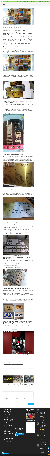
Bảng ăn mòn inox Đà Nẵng (8, 36)
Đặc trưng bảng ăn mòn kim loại (10, 222)
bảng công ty (18, 366)
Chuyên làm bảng (6, 154)
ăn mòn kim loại (9, 366)
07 (31, 297)
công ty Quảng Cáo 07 (25, 288)
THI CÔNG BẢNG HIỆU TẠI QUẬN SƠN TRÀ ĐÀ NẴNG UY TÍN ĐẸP (28, 384)
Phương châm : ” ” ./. (8, 443)
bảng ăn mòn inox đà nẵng (14, 366)
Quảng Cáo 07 (6, 30)
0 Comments (23, 30)
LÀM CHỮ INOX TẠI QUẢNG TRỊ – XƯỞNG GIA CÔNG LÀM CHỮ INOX (18, 384)
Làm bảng (5, 48)
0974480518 (7, 453)
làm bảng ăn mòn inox (18, 46)
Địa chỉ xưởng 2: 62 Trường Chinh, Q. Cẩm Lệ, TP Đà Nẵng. (8, 425)
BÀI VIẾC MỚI (38, 4)
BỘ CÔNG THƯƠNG (19, 436)
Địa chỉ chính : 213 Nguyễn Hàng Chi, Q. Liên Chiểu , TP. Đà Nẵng (8, 416)
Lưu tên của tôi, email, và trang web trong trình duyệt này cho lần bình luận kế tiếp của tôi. (18, 401)
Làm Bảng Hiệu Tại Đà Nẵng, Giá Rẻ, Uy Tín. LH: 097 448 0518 (30, 420)
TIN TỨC (19, 30)
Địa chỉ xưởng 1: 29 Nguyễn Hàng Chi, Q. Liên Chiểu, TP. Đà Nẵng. (8, 421)
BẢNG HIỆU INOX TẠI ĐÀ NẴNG (28, 366)
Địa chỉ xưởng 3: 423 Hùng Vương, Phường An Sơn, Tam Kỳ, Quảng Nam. (8, 430)
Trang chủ (35, 4)
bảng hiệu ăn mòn (23, 366)
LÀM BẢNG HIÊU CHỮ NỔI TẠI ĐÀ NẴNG (8, 384)
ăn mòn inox (5, 366)
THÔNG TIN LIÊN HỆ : (7, 409)
